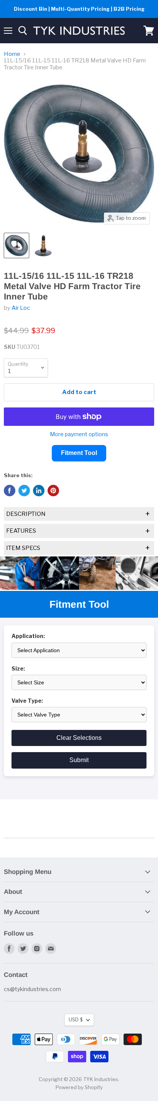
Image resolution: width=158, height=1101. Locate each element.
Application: (28, 636)
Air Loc (21, 307)
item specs (78, 548)
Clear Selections (79, 738)
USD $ (75, 1019)
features (78, 531)
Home (12, 54)
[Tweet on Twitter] (24, 490)
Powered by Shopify (79, 1087)
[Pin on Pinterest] (53, 490)
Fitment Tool (79, 453)
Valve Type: (27, 701)
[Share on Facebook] (9, 490)
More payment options (79, 434)
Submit (79, 760)
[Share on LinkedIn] (38, 490)
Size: (18, 669)
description (78, 514)
